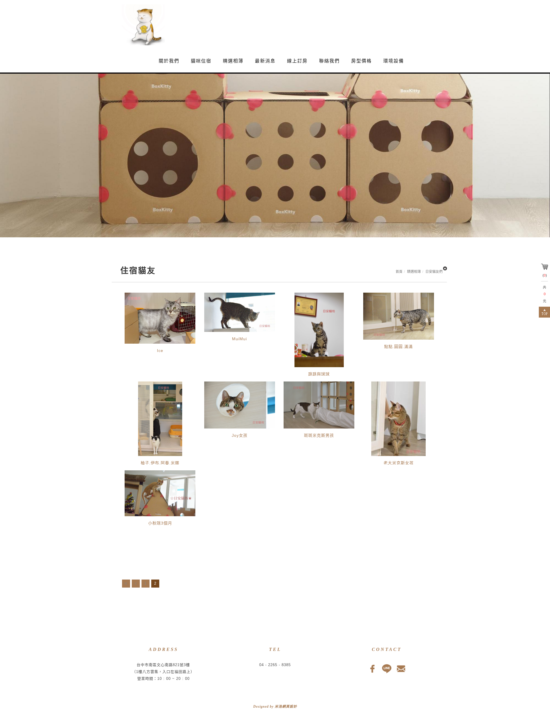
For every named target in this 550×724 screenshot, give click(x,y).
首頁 (399, 272)
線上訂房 (297, 60)
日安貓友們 (434, 272)
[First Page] (126, 584)
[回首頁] (140, 25)
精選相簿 (233, 60)
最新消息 (265, 60)
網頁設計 (289, 707)
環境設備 (393, 60)
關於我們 (169, 60)
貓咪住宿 (201, 60)
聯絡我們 (329, 60)
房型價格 (361, 60)
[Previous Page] (136, 584)
